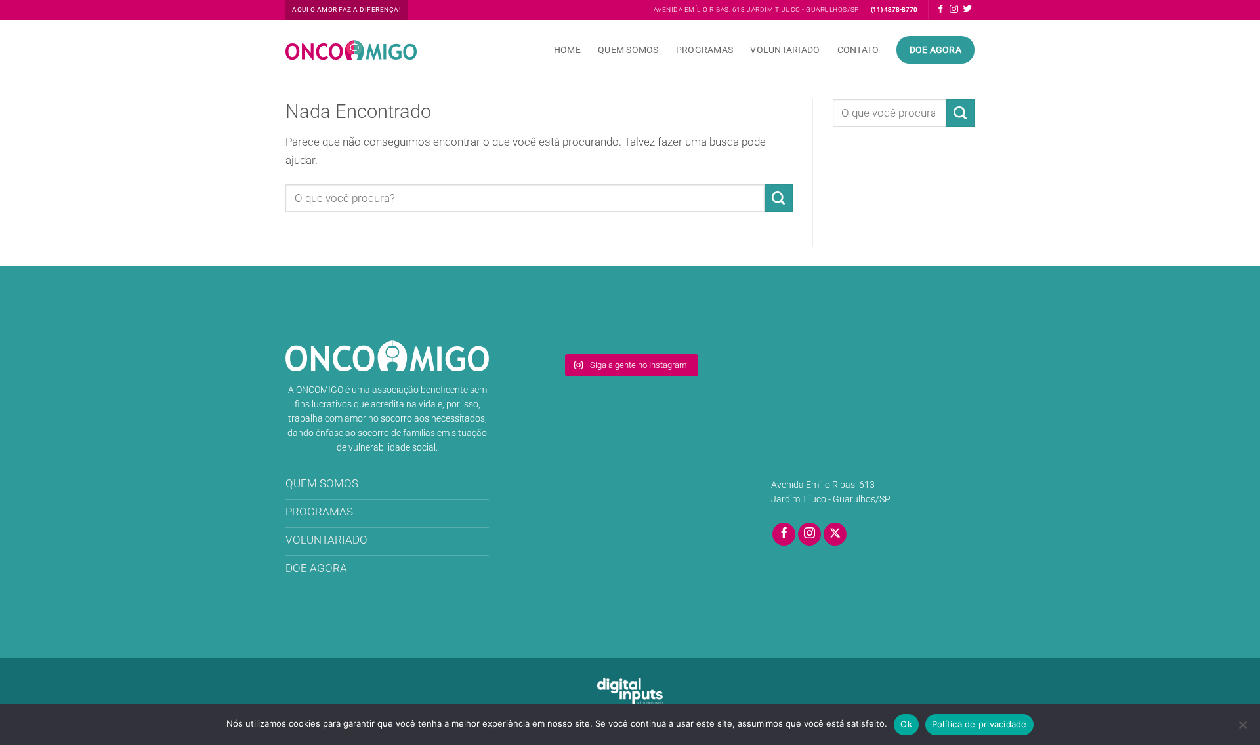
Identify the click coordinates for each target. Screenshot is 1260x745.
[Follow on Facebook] (940, 9)
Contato (858, 50)
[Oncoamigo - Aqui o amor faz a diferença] (351, 50)
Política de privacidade (979, 724)
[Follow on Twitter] (967, 9)
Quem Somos (628, 50)
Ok (906, 724)
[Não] (1242, 728)
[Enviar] (779, 198)
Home (567, 50)
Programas (705, 50)
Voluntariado (785, 50)
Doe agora (936, 50)
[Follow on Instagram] (954, 9)
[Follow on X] (835, 534)
